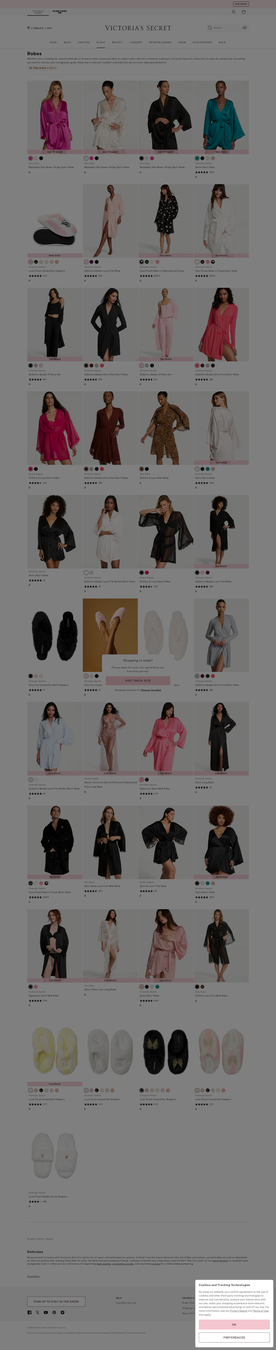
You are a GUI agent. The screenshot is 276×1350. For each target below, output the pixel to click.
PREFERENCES (234, 1337)
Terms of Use (261, 1310)
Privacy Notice (238, 1310)
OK (234, 1324)
